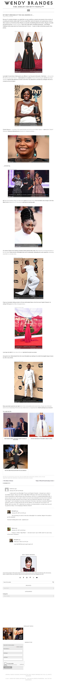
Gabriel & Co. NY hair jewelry (15, 202)
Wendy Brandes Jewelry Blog (28, 3)
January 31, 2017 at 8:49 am (18, 530)
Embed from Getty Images (19, 31)
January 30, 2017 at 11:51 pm (19, 512)
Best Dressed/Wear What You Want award (14, 200)
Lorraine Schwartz (17, 24)
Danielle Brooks (31, 200)
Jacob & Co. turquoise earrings (27, 131)
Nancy (13, 528)
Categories (5, 593)
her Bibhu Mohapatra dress (19, 304)
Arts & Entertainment (10, 476)
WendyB (14, 511)
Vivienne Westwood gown (38, 77)
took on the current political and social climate (30, 406)
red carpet (43, 476)
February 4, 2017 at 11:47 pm (21, 541)
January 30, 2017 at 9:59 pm (16, 490)
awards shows (17, 476)
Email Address (6, 649)
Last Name (5, 657)
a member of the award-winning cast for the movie (27, 129)
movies (40, 476)
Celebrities (36, 476)
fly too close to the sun (17, 352)
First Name (5, 653)
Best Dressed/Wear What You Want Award (27, 476)
